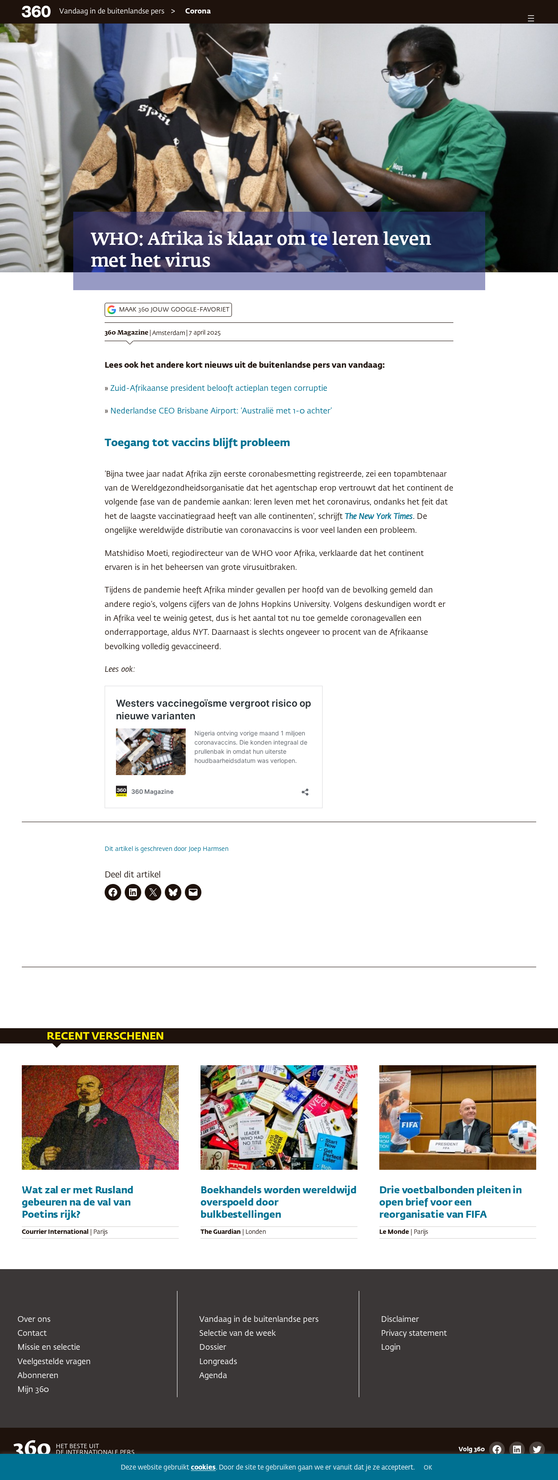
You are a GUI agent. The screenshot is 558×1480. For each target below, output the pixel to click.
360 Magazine (126, 333)
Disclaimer (400, 1320)
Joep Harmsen (208, 849)
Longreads (218, 1362)
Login (391, 1347)
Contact (32, 1334)
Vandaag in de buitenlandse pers (111, 11)
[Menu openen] (531, 18)
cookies (203, 1467)
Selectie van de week (237, 1334)
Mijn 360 (33, 1390)
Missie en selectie (48, 1347)
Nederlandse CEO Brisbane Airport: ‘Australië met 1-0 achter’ (221, 411)
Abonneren (37, 1376)
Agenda (213, 1376)
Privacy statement (414, 1334)
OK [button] (428, 1468)
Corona (198, 11)
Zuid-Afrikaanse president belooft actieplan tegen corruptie (218, 389)
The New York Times (379, 517)
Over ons (34, 1320)
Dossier (212, 1347)
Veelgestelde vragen (54, 1362)
